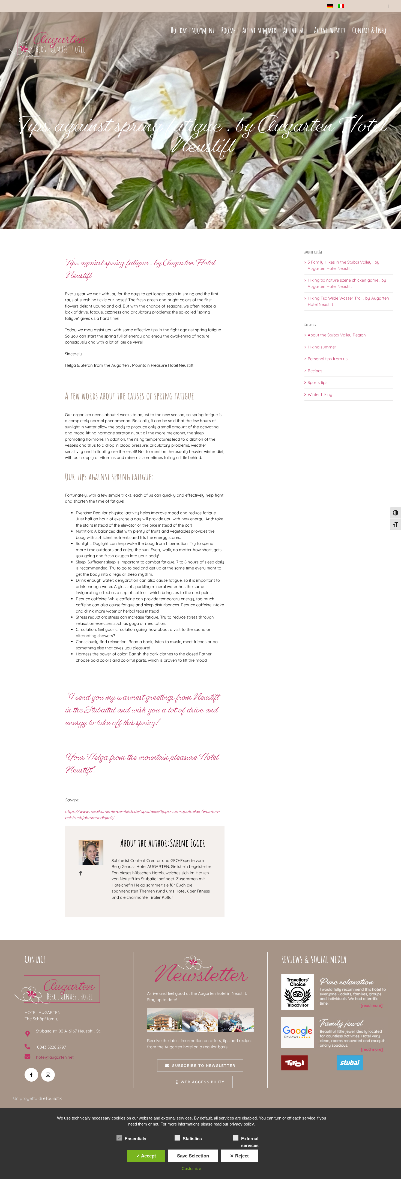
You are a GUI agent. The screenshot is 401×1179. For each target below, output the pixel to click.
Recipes (315, 370)
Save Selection (193, 1155)
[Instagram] (48, 1075)
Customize (191, 1168)
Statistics (192, 1138)
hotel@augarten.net (55, 1057)
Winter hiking (320, 394)
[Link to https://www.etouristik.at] (80, 873)
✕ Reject (239, 1155)
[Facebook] (31, 1075)
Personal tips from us (328, 358)
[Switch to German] (330, 6)
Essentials (135, 1138)
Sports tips (317, 382)
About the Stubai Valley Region (337, 335)
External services (250, 1139)
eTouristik (52, 1098)
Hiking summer (322, 347)
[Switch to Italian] (341, 6)
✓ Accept (146, 1155)
